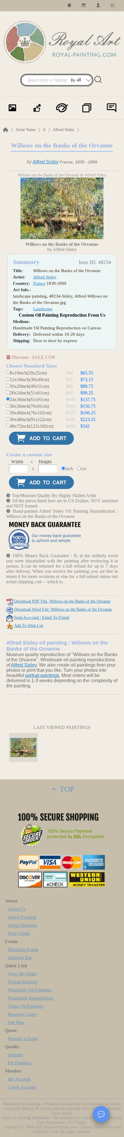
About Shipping (22, 925)
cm (83, 468)
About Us (17, 909)
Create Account (22, 1087)
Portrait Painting (22, 981)
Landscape (42, 309)
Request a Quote (23, 1038)
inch (69, 468)
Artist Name (25, 130)
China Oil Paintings (26, 1006)
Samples (15, 1054)
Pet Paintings (19, 1062)
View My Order (22, 973)
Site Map (16, 1022)
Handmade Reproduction (31, 998)
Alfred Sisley (63, 130)
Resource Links (22, 1014)
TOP (66, 789)
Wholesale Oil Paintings (30, 990)
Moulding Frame (23, 949)
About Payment (22, 917)
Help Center (19, 933)
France (39, 283)
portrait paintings (42, 675)
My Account (19, 1079)
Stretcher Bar (20, 957)
